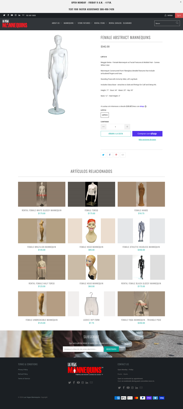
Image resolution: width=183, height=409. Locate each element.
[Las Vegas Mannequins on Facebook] (8, 15)
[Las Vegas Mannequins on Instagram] (15, 15)
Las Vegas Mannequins (32, 397)
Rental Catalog (115, 23)
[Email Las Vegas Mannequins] (23, 15)
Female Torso (91, 194)
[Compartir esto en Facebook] (110, 154)
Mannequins (69, 23)
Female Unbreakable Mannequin (41, 303)
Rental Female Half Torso (41, 267)
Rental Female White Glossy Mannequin (41, 194)
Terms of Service (24, 378)
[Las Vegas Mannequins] (15, 24)
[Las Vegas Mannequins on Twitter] (4, 15)
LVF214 (104, 115)
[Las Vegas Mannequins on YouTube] (12, 15)
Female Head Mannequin (91, 230)
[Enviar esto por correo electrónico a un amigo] (122, 154)
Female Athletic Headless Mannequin (141, 230)
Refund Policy (23, 374)
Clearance (127, 23)
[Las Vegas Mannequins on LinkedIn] (19, 15)
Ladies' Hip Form (91, 303)
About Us (56, 23)
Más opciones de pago (147, 140)
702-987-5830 (31, 15)
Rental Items (99, 23)
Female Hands (141, 194)
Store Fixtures (84, 23)
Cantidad (105, 122)
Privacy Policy (23, 370)
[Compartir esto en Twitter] (103, 154)
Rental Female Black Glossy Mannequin (141, 267)
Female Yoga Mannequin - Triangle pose (141, 303)
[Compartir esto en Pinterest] (116, 154)
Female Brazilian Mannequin (41, 230)
